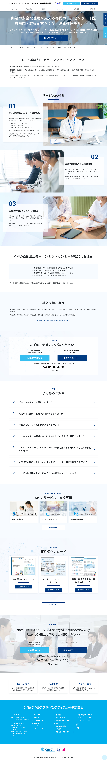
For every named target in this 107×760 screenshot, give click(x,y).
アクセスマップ (38, 728)
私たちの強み (29, 9)
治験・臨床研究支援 (17, 717)
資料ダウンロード (90, 3)
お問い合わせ (72, 3)
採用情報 (92, 9)
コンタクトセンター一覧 (48, 47)
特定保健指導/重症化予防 (19, 731)
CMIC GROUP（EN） (85, 720)
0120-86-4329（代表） (55, 660)
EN (59, 3)
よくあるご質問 (84, 686)
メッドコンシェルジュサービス (20, 720)
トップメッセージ (39, 726)
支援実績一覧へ (53, 527)
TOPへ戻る (52, 604)
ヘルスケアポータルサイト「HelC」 (19, 734)
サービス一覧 (13, 9)
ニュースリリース (60, 9)
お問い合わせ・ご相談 (63, 720)
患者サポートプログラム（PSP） (19, 728)
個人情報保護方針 (61, 726)
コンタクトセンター (32, 47)
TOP (11, 47)
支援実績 (43, 9)
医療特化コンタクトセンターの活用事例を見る (53, 320)
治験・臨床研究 (18, 519)
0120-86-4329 (55, 367)
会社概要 (76, 9)
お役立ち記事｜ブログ (85, 715)
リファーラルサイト (49, 519)
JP (57, 3)
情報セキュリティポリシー (64, 732)
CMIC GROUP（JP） (85, 717)
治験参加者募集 (77, 519)
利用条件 (58, 729)
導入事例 (53, 686)
